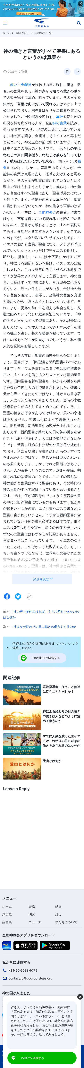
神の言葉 (60, 123)
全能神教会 (47, 212)
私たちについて (66, 922)
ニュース (35, 922)
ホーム (6, 33)
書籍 (32, 906)
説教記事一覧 (44, 33)
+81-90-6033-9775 (23, 970)
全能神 (26, 85)
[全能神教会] (42, 23)
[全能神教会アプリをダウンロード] (6, 945)
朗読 (32, 914)
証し (58, 914)
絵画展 (7, 922)
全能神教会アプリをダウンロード (28, 935)
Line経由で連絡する (32, 1058)
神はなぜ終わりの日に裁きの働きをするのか (44, 626)
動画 (58, 906)
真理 (59, 116)
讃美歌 (7, 914)
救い (13, 85)
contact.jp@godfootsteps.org (30, 978)
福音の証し (23, 33)
